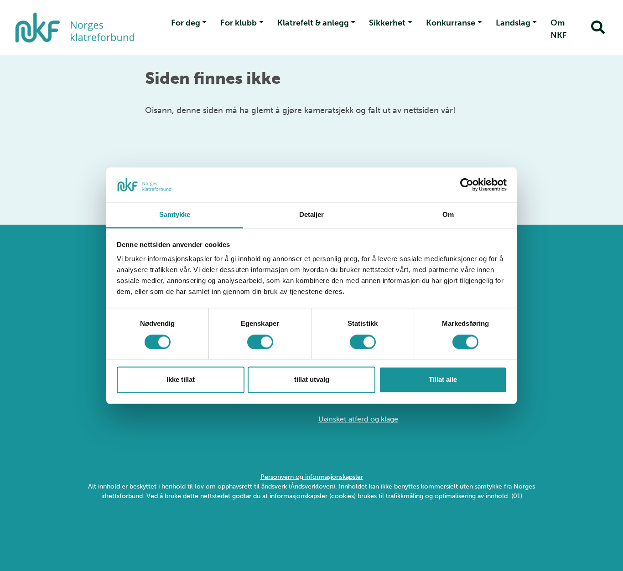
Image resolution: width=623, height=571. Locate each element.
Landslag (513, 23)
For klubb (238, 23)
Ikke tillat (180, 380)
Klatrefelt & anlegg (313, 23)
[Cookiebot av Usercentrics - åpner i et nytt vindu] (467, 184)
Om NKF (558, 29)
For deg (185, 23)
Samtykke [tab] (175, 215)
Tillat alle (443, 380)
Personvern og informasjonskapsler (311, 477)
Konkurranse (450, 23)
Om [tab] (448, 215)
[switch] (260, 341)
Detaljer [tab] (311, 215)
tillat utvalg (311, 380)
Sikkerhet (387, 23)
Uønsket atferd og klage (358, 419)
